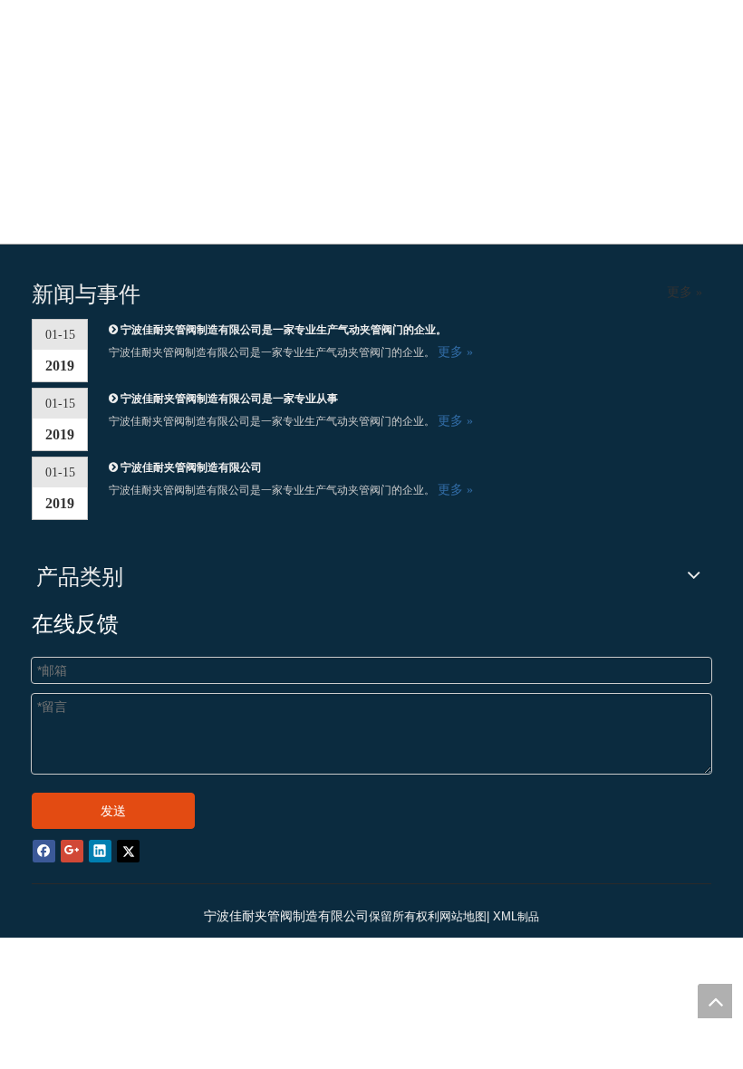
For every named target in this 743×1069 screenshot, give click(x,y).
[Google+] (72, 850)
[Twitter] (128, 850)
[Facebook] (44, 850)
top (715, 1001)
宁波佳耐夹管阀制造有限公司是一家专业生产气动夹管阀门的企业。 (284, 329)
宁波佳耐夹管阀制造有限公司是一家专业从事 (229, 398)
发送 (113, 811)
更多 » (684, 292)
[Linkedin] (100, 850)
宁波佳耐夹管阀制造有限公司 (191, 467)
